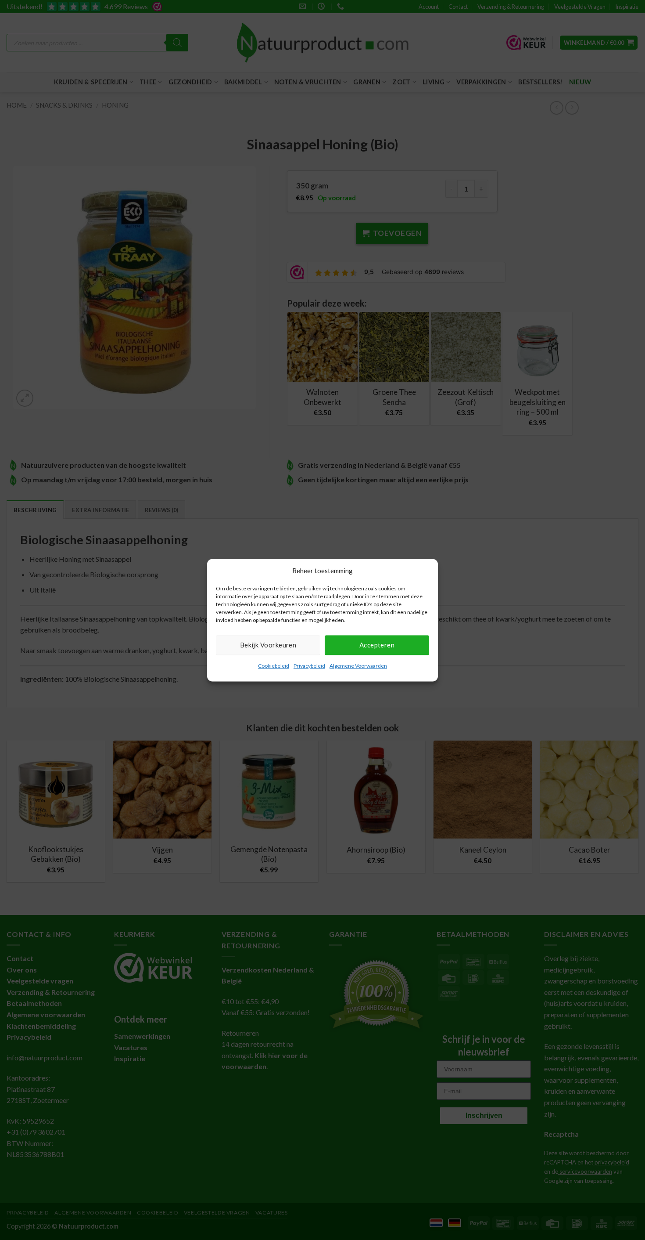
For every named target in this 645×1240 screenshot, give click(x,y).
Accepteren (377, 645)
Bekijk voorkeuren (268, 645)
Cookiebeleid (273, 665)
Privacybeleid (309, 665)
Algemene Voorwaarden (358, 665)
